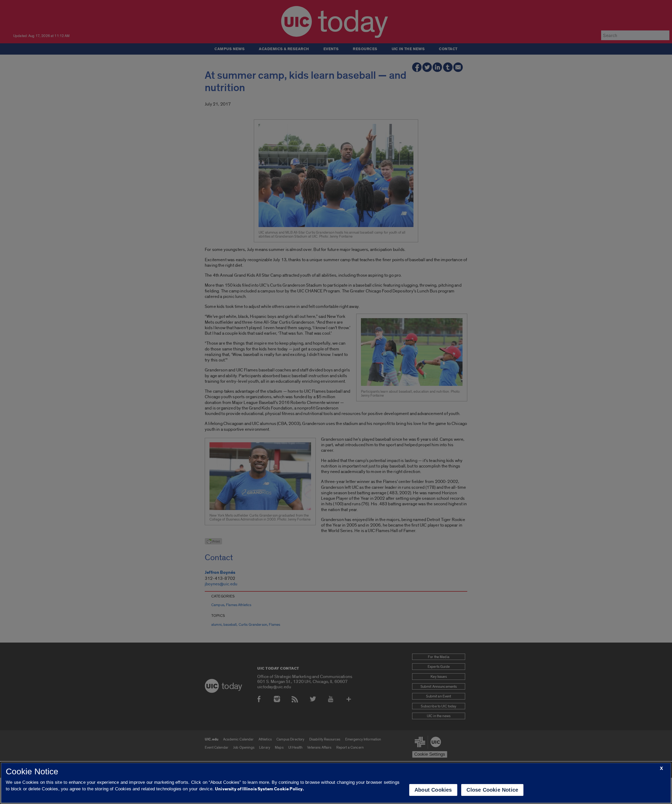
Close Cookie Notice (492, 790)
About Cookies (433, 790)
